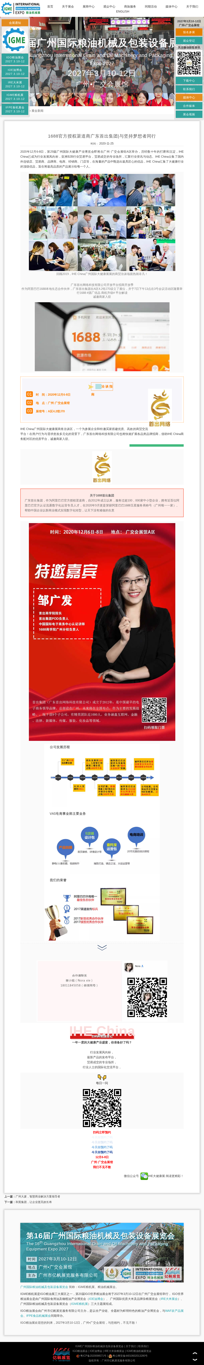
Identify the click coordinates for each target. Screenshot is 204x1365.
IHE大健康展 (157, 1176)
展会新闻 (37, 110)
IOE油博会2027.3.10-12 (15, 71)
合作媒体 (189, 105)
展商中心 (89, 6)
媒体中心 (172, 6)
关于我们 (192, 6)
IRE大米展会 (169, 1298)
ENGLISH (122, 11)
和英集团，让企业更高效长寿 (34, 1202)
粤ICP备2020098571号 (93, 1355)
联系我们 (143, 1346)
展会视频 (189, 114)
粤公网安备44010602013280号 (130, 1355)
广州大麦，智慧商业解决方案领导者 (38, 1196)
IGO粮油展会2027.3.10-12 (15, 59)
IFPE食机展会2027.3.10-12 (15, 109)
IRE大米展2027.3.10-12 (15, 84)
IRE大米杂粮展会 (114, 1351)
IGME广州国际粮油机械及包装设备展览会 (99, 1346)
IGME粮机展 (79, 1303)
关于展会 (68, 6)
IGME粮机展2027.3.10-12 (15, 96)
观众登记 (189, 40)
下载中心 (189, 80)
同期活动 (151, 6)
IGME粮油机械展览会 (139, 1351)
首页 (50, 6)
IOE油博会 (96, 1298)
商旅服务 (130, 6)
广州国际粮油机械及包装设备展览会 (44, 1287)
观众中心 (109, 6)
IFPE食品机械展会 (38, 1315)
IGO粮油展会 (80, 1351)
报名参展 (189, 32)
